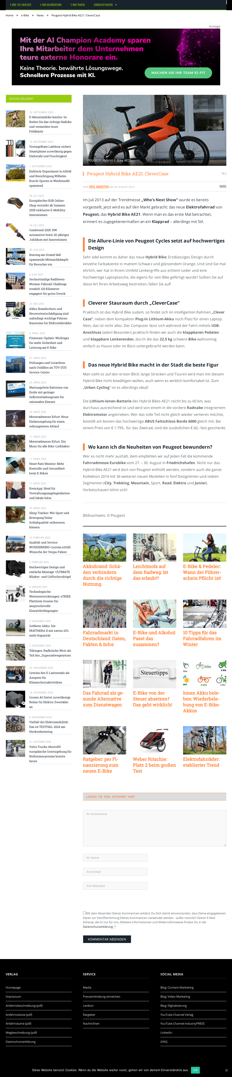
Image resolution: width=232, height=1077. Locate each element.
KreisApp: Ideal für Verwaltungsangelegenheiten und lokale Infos (49, 493)
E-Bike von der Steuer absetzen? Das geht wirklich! (152, 698)
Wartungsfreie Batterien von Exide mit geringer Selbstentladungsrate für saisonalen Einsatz (48, 394)
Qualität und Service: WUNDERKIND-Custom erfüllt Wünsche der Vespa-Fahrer (50, 547)
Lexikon (88, 1006)
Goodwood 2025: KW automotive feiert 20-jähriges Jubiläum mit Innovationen (49, 235)
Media (87, 987)
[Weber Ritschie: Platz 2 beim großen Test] (154, 740)
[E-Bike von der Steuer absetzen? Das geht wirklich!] (154, 674)
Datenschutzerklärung (98, 927)
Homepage (13, 987)
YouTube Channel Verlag (176, 1015)
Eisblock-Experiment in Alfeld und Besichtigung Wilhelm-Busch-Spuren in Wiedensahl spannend (50, 178)
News (223, 186)
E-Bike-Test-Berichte (20, 5)
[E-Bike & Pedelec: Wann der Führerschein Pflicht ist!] (204, 548)
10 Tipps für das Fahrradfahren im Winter (202, 638)
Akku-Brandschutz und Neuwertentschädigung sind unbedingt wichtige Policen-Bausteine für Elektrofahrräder (50, 316)
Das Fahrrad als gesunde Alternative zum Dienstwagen (103, 698)
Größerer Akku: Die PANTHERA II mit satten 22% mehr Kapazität (49, 630)
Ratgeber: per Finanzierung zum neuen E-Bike (100, 765)
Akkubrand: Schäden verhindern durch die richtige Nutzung (102, 575)
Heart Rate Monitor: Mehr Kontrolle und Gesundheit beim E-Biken (47, 468)
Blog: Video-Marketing (175, 996)
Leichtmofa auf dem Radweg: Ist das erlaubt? (150, 572)
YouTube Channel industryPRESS (182, 1023)
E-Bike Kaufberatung (51, 5)
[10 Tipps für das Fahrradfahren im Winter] (204, 614)
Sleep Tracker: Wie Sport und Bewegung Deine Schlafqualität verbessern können (49, 520)
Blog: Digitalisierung (173, 1006)
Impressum (13, 996)
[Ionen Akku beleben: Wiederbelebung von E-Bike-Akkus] (204, 674)
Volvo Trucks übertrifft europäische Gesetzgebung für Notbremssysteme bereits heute (50, 754)
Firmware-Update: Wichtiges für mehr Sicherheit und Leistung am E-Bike (49, 343)
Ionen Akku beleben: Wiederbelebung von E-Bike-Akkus (201, 701)
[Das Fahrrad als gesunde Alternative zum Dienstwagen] (104, 674)
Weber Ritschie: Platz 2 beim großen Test (154, 765)
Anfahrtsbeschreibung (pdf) (24, 1006)
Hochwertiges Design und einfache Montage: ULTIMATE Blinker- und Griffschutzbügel (50, 572)
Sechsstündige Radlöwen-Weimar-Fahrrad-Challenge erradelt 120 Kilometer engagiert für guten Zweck (48, 286)
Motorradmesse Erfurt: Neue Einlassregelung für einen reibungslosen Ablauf (48, 421)
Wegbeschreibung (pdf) (21, 1032)
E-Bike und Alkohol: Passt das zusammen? (154, 638)
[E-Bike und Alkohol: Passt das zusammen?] (154, 614)
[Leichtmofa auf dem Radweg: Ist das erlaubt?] (154, 548)
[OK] (226, 1070)
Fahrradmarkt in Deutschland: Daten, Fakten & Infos (104, 638)
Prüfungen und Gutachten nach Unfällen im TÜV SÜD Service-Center (48, 367)
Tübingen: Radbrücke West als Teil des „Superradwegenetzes (50, 653)
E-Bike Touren (78, 5)
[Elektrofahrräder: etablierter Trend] (204, 740)
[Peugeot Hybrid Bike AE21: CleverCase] (154, 131)
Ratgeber (89, 1015)
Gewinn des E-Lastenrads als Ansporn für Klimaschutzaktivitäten (49, 677)
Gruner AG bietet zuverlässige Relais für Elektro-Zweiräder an (49, 702)
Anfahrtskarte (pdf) (18, 1023)
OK (195, 1070)
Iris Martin (99, 186)
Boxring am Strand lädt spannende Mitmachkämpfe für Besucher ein (48, 259)
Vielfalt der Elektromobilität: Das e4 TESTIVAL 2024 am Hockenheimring (49, 727)
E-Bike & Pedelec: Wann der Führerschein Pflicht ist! (202, 572)
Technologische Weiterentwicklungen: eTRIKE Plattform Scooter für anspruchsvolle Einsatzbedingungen (50, 601)
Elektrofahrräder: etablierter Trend (201, 762)
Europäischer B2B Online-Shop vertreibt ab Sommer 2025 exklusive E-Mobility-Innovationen (47, 207)
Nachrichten (91, 1023)
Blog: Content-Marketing (176, 987)
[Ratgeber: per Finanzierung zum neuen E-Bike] (104, 740)
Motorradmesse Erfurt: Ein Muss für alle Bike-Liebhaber (49, 443)
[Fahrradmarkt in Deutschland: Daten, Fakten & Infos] (104, 614)
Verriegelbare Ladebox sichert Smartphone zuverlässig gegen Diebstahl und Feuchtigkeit (50, 151)
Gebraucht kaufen (103, 5)
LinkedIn (166, 1032)
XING (163, 1042)
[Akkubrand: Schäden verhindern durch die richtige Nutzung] (104, 548)
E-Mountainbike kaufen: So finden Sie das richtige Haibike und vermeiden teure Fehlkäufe (50, 124)
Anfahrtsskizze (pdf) (19, 1015)
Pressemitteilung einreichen (101, 996)
